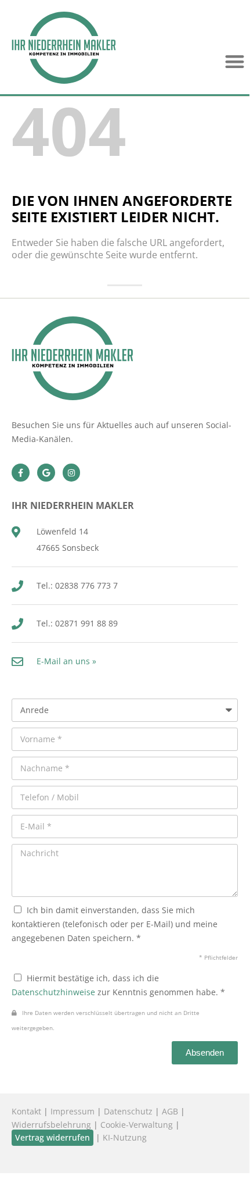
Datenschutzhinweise (53, 992)
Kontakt (26, 1111)
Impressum (72, 1111)
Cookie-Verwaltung (136, 1124)
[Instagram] (72, 473)
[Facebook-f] (21, 473)
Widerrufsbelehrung (51, 1124)
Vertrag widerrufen (52, 1137)
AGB (170, 1111)
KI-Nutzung (125, 1137)
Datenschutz (128, 1111)
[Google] (46, 473)
